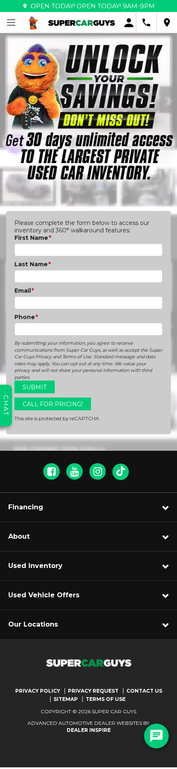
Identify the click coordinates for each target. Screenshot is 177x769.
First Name (32, 237)
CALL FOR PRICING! (53, 404)
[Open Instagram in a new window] (97, 471)
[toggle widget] (156, 736)
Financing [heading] (25, 507)
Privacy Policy (37, 691)
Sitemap (66, 699)
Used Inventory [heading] (35, 566)
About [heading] (19, 536)
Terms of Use (106, 699)
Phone (26, 317)
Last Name (32, 264)
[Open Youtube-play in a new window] (74, 471)
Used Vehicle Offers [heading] (43, 595)
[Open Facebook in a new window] (51, 471)
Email (24, 290)
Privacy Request (93, 691)
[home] (81, 22)
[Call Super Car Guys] (146, 22)
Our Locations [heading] (33, 624)
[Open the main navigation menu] (11, 22)
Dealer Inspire (89, 730)
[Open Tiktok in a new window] (120, 472)
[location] (167, 22)
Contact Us (144, 691)
